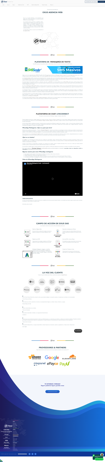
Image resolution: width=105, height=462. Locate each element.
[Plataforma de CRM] (27, 243)
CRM (28, 4)
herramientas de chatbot (36, 133)
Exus (8, 4)
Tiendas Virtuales (44, 4)
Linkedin (14, 446)
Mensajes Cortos (59, 75)
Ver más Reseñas (78, 330)
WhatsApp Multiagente (45, 130)
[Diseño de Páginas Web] (27, 233)
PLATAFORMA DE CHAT (46, 114)
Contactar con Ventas (91, 1)
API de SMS (66, 81)
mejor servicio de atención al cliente (71, 140)
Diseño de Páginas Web (35, 4)
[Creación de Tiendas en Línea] (57, 253)
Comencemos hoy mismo (52, 391)
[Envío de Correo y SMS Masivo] (57, 243)
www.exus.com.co (60, 225)
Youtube (14, 447)
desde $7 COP (47, 76)
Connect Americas (15, 450)
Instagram (14, 444)
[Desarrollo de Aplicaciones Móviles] (57, 233)
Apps (13, 4)
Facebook (14, 445)
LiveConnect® (44, 148)
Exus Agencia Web (26, 30)
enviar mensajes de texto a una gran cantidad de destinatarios (36, 97)
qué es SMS (35, 75)
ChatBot (25, 139)
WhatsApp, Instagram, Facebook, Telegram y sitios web (47, 120)
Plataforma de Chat (21, 4)
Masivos (51, 4)
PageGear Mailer (15, 438)
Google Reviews (64, 274)
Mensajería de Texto (60, 62)
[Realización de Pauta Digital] (27, 253)
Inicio (3, 4)
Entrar (13, 437)
